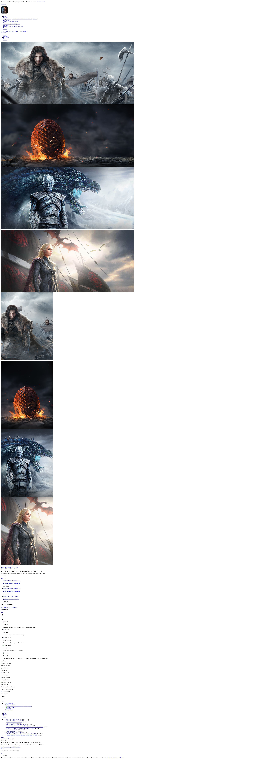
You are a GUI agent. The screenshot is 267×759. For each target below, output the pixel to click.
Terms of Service (4, 738)
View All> (3, 578)
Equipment (35, 19)
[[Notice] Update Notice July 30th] (134, 596)
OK (1, 753)
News (4, 22)
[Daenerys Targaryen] (11, 707)
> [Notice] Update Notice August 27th (14, 719)
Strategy (15, 24)
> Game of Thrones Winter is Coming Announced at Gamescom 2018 (21, 735)
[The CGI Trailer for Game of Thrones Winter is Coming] (19, 706)
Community (6, 25)
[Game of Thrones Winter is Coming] (4, 13)
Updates (11, 24)
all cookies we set (41, 1)
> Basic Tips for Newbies (12, 731)
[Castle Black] (9, 709)
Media (18, 24)
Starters (5, 21)
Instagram (13, 26)
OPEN (2, 748)
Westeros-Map (29, 19)
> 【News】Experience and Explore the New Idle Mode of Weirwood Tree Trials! (24, 727)
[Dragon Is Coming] (10, 704)
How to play (6, 20)
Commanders (23, 19)
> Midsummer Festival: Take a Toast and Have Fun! (17, 725)
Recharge (5, 27)
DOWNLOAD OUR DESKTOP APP (9, 567)
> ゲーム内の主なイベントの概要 (14, 732)
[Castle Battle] (9, 703)
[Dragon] (8, 708)
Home (4, 16)
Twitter (21, 26)
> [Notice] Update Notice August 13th (14, 720)
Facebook (5, 26)
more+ (2, 612)
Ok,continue (3, 4)
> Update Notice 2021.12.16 (12, 729)
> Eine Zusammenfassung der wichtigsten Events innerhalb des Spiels (21, 733)
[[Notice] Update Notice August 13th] (134, 588)
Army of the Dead (7, 19)
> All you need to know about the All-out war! (16, 724)
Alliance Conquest (16, 19)
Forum (9, 26)
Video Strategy (15, 21)
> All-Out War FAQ (10, 723)
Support (5, 29)
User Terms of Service (111, 757)
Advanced (9, 21)
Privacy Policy (11, 738)
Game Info (5, 17)
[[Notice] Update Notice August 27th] (134, 580)
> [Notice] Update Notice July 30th (14, 722)
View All (3, 737)
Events (7, 24)
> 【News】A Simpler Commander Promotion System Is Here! (20, 728)
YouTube (18, 26)
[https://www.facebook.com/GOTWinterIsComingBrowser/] (14, 31)
